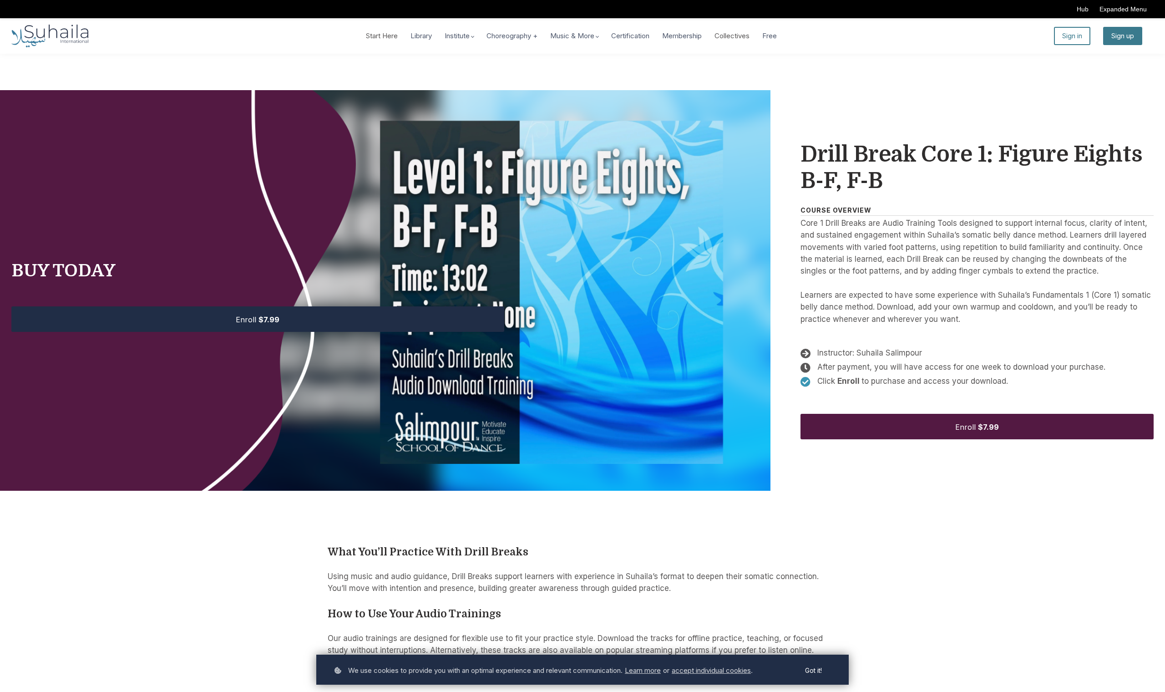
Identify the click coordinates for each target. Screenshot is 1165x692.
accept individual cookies (711, 670)
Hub (1083, 9)
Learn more (643, 670)
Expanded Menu (1123, 9)
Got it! (813, 670)
